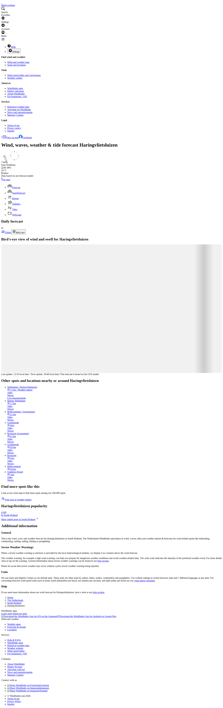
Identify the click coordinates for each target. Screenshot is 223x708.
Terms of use (13, 125)
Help (13, 47)
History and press (15, 91)
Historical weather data (18, 107)
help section (103, 561)
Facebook (27, 137)
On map (6, 179)
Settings (15, 52)
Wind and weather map (18, 62)
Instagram (44, 688)
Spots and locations (16, 65)
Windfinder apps (15, 88)
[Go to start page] (1, 2)
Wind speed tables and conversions (24, 75)
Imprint (10, 131)
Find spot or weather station (18, 499)
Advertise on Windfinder (19, 109)
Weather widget (14, 78)
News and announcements (19, 112)
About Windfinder (16, 94)
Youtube (44, 690)
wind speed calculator (144, 580)
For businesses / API (17, 96)
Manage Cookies (15, 115)
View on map (12, 137)
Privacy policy (14, 128)
